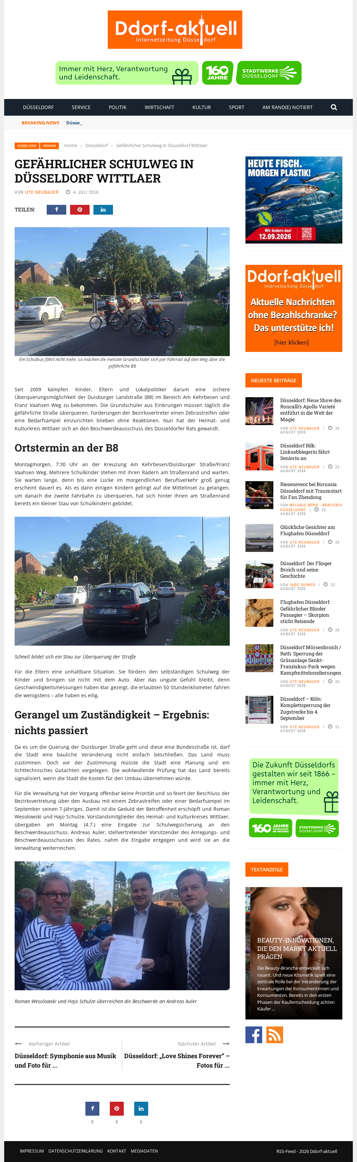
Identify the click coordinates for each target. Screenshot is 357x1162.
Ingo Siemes (302, 584)
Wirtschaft (159, 107)
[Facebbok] (253, 1034)
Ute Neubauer (42, 192)
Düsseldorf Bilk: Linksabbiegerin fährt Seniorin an (122, 123)
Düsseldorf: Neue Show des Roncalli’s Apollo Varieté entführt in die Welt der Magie (310, 410)
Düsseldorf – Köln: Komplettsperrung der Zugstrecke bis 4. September (305, 708)
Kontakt (116, 1151)
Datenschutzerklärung (75, 1151)
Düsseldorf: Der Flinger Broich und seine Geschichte (306, 569)
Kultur (201, 107)
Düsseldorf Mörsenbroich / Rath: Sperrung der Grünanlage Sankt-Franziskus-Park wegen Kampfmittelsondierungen (310, 660)
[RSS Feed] (274, 1034)
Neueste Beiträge (273, 380)
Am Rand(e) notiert (288, 107)
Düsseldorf (38, 107)
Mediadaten (144, 1151)
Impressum (32, 1151)
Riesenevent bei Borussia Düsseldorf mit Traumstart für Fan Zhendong (311, 490)
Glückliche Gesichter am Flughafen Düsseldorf (307, 530)
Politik (118, 107)
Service (81, 107)
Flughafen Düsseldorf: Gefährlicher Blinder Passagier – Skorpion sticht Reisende (305, 611)
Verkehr (49, 146)
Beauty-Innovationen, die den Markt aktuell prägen (292, 948)
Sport (236, 107)
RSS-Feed (286, 1151)
